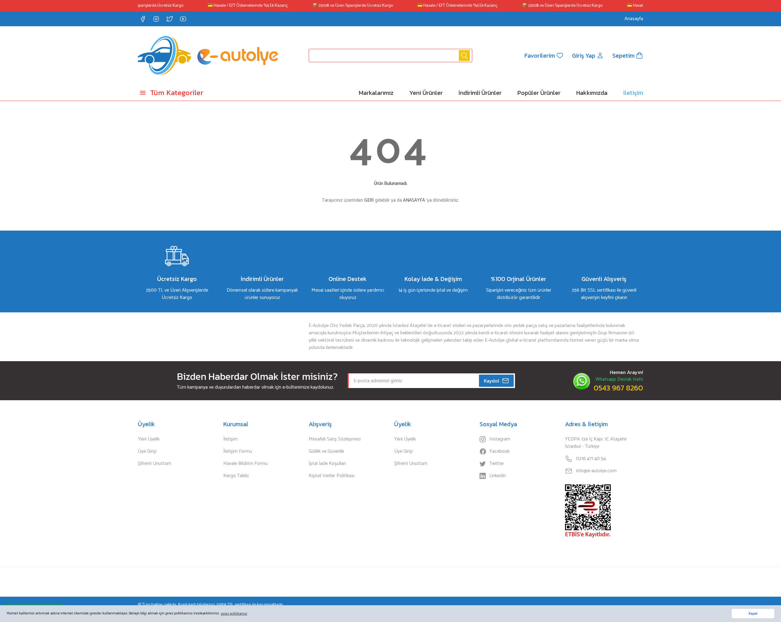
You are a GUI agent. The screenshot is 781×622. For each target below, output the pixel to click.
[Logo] (208, 55)
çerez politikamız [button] (234, 614)
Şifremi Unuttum (154, 463)
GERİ (369, 200)
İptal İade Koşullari (327, 463)
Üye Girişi (147, 451)
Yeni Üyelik (149, 439)
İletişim (230, 439)
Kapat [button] (753, 614)
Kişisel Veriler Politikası (332, 476)
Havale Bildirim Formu (245, 463)
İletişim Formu (237, 451)
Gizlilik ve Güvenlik (326, 451)
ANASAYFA (414, 200)
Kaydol (491, 380)
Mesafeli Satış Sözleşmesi (335, 439)
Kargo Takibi (236, 476)
